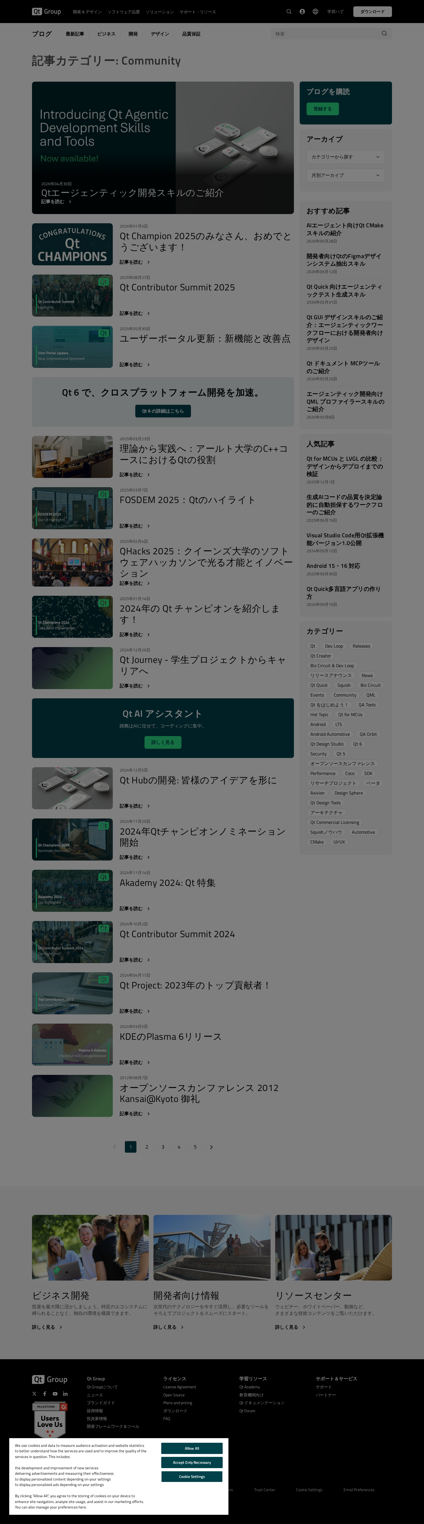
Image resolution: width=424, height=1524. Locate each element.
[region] (118, 1476)
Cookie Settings (192, 1476)
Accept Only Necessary (192, 1462)
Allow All (192, 1448)
